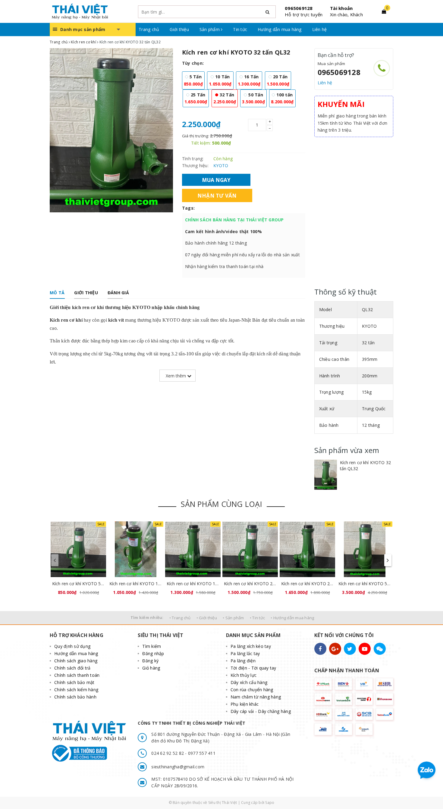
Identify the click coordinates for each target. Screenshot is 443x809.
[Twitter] (350, 649)
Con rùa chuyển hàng (252, 689)
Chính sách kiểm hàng (76, 689)
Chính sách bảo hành (75, 697)
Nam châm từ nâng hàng (256, 697)
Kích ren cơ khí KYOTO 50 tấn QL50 (364, 583)
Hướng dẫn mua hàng (280, 29)
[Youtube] (365, 649)
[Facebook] (320, 649)
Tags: (188, 208)
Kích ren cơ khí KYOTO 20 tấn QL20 (250, 583)
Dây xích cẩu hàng (249, 682)
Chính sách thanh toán (76, 675)
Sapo (269, 802)
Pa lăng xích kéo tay (251, 646)
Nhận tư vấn (217, 195)
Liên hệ (319, 29)
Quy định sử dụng (72, 646)
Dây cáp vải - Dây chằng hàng (261, 711)
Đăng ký (150, 661)
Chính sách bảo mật (74, 682)
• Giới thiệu (206, 617)
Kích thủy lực (243, 675)
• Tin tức (257, 617)
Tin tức (240, 29)
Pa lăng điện (243, 661)
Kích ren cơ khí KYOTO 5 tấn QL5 (78, 583)
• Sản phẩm (233, 617)
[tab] (57, 293)
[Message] (380, 649)
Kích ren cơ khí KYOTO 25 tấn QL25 (307, 583)
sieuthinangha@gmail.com (177, 767)
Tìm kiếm (151, 646)
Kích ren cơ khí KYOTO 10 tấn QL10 (135, 583)
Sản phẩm (210, 29)
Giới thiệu (179, 29)
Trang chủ (149, 29)
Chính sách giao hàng (75, 661)
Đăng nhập (153, 653)
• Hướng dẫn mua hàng (292, 617)
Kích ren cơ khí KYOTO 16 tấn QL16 (193, 583)
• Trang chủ (180, 617)
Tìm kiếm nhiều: (147, 617)
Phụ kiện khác (245, 704)
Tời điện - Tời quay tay (253, 668)
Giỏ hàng (151, 668)
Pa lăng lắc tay (245, 653)
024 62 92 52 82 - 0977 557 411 (183, 753)
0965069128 (299, 8)
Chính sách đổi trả (72, 668)
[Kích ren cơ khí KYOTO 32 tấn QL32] (325, 475)
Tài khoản (341, 8)
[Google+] (335, 649)
